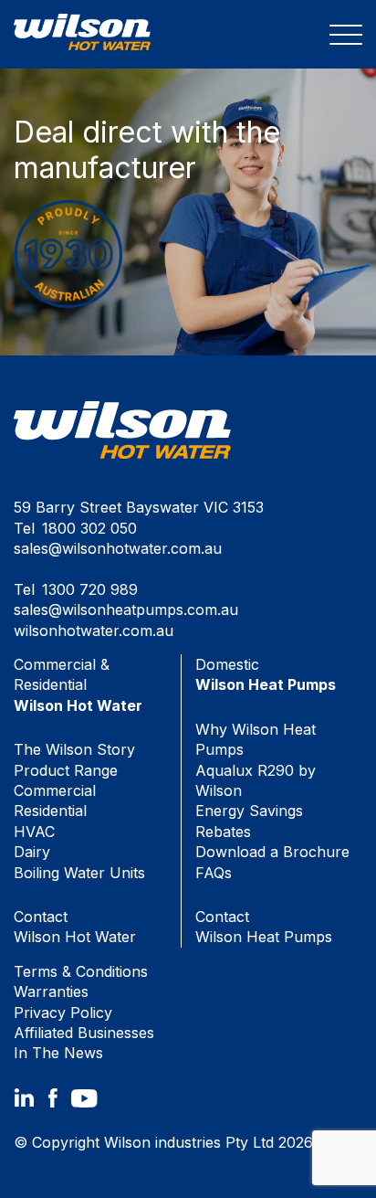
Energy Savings (249, 810)
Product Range (66, 770)
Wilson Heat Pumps (263, 926)
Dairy (32, 852)
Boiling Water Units (79, 873)
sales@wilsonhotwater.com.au (118, 548)
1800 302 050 (89, 528)
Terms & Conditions (81, 971)
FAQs (213, 873)
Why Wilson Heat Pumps (255, 739)
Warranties (51, 991)
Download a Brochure (272, 852)
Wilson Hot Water (75, 926)
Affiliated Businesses (84, 1032)
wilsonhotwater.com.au (93, 630)
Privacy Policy (63, 1012)
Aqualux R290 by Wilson (255, 780)
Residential (50, 810)
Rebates (223, 831)
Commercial (55, 790)
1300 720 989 (90, 589)
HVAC (34, 831)
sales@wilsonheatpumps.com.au (126, 609)
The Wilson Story (74, 749)
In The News (58, 1053)
